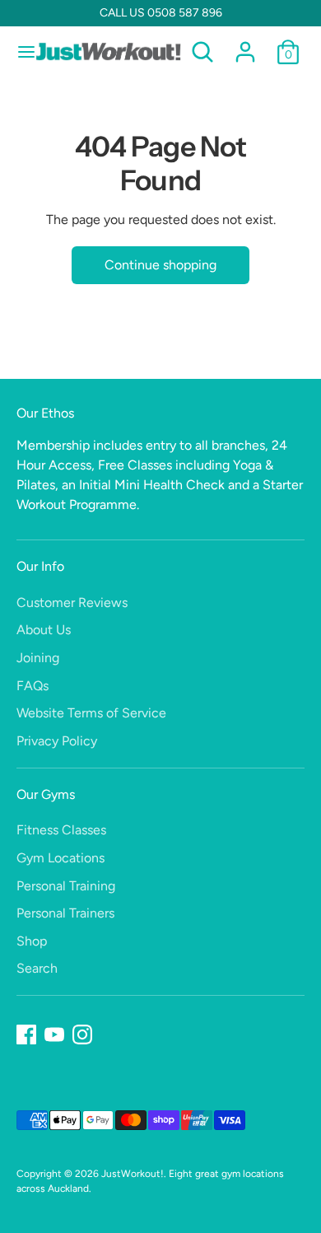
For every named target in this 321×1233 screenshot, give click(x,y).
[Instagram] (82, 1034)
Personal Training (65, 886)
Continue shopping (160, 265)
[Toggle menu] (18, 51)
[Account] (245, 45)
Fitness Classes (61, 830)
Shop (31, 941)
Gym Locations (60, 858)
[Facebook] (26, 1034)
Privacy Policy (56, 741)
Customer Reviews (72, 602)
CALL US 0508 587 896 (161, 13)
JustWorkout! (132, 1173)
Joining (37, 658)
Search (37, 968)
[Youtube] (54, 1034)
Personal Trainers (65, 913)
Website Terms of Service (91, 713)
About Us (43, 630)
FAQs (32, 686)
